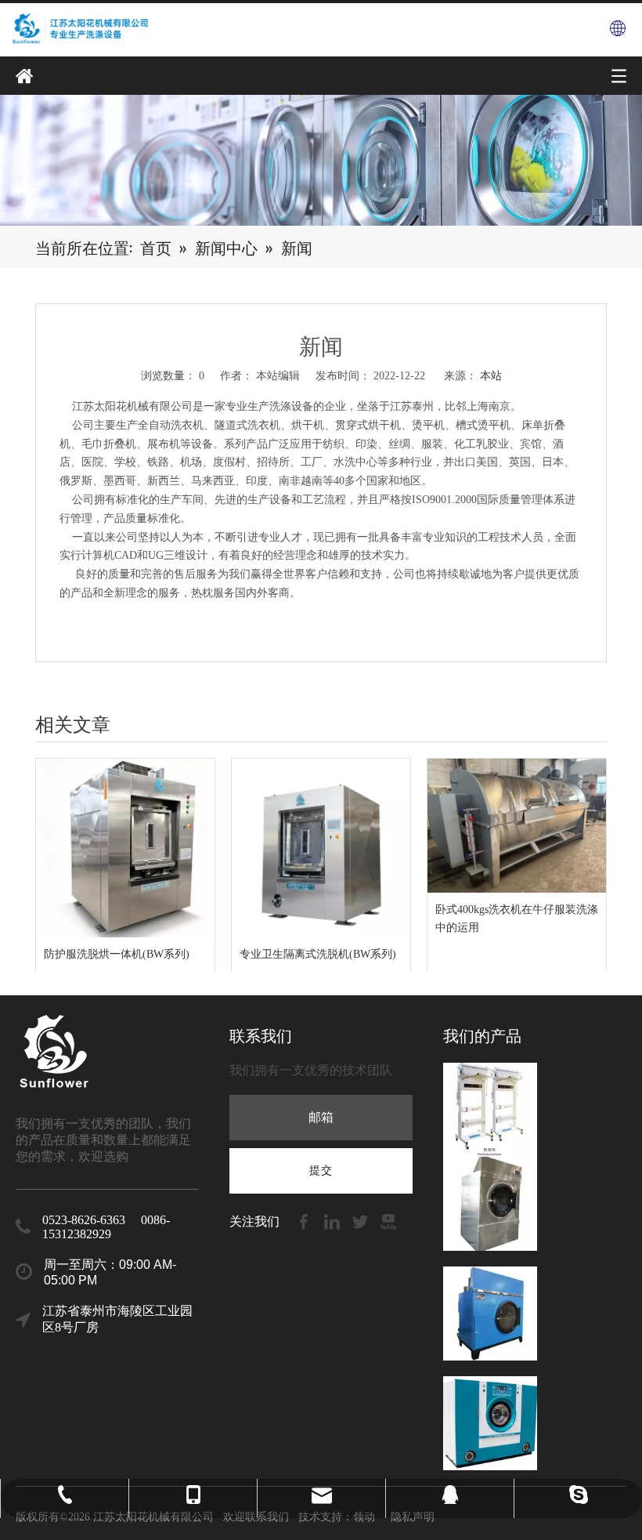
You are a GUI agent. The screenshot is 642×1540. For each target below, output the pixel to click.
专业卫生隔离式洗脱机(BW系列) (318, 954)
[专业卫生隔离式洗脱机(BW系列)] (321, 848)
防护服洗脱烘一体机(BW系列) (116, 954)
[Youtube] (388, 1220)
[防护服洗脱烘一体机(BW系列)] (125, 848)
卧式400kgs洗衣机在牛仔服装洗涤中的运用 (516, 919)
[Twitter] (362, 1220)
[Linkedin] (333, 1220)
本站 (491, 376)
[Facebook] (305, 1220)
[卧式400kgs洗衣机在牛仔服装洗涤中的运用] (516, 826)
